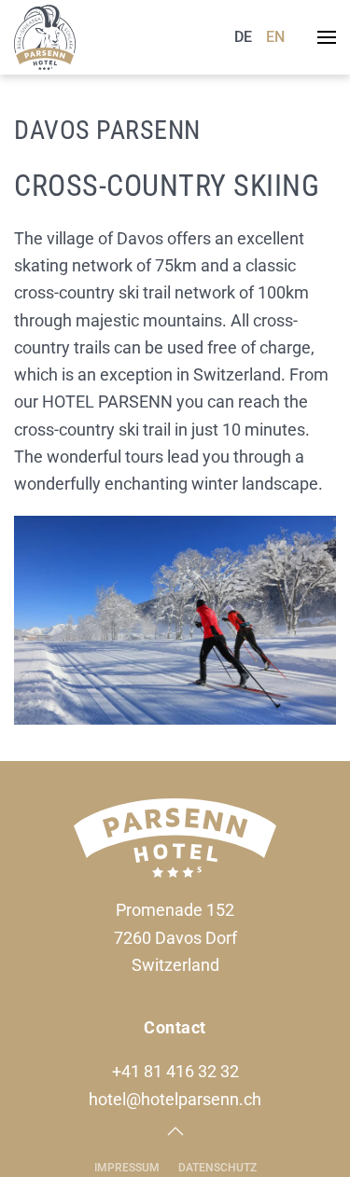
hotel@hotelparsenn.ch (175, 1099)
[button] (326, 37)
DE (243, 37)
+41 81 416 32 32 (175, 1071)
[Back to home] (45, 37)
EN (275, 37)
